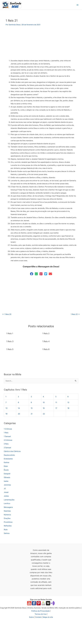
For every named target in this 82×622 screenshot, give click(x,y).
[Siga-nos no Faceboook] (34, 603)
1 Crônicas (8, 429)
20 (19, 414)
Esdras (6, 462)
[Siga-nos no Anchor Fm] (53, 603)
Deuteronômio (9, 455)
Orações (7, 518)
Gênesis (7, 477)
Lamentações (9, 500)
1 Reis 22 (75, 314)
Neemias (7, 511)
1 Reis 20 (6, 314)
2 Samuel (7, 448)
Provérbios (8, 522)
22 (44, 414)
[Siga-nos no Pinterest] (39, 603)
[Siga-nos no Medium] (48, 603)
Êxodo (6, 470)
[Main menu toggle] (77, 5)
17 (56, 408)
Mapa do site (48, 617)
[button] (31, 274)
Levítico (7, 503)
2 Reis (6, 444)
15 (31, 408)
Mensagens (8, 507)
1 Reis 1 (9, 333)
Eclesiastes (8, 459)
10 (44, 402)
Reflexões (8, 526)
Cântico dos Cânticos (12, 451)
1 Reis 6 (45, 349)
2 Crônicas (8, 440)
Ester (6, 466)
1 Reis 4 (46, 341)
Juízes (6, 496)
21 (31, 414)
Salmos (7, 533)
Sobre (31, 617)
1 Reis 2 (45, 333)
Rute (5, 530)
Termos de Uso (40, 614)
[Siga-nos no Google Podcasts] (43, 603)
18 (68, 408)
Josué (6, 492)
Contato (38, 617)
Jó (5, 488)
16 (44, 408)
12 (68, 402)
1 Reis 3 (9, 341)
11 (56, 402)
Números (7, 515)
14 (19, 408)
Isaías (6, 481)
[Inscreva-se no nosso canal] (29, 603)
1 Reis (6, 433)
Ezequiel (7, 474)
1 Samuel (7, 436)
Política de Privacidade (40, 611)
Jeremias (7, 485)
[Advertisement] (41, 43)
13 (6, 408)
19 (6, 414)
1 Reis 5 (9, 349)
